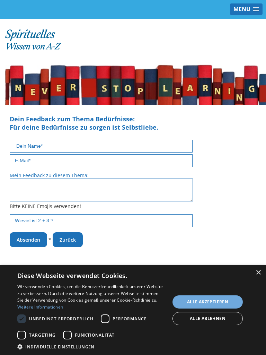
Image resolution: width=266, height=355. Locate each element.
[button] (91, 346)
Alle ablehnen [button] (207, 318)
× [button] (258, 272)
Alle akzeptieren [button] (207, 302)
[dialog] (133, 310)
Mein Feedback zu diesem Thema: (49, 175)
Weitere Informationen (40, 307)
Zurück (68, 239)
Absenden (28, 239)
